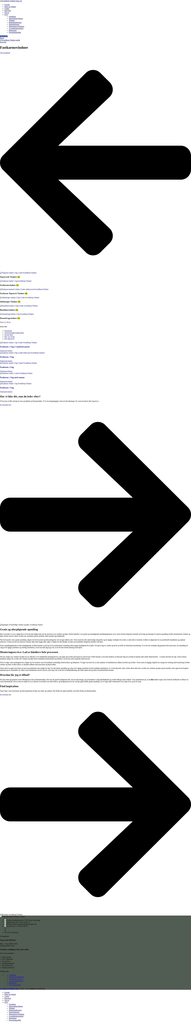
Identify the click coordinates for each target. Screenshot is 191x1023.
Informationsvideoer (16, 18)
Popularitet (8, 331)
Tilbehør (12, 20)
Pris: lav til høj (9, 337)
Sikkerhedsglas (14, 24)
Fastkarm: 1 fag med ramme (12, 377)
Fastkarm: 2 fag (7, 367)
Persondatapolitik (15, 32)
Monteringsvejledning (16, 26)
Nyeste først (8, 335)
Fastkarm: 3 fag (7, 357)
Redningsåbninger (15, 22)
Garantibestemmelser (16, 28)
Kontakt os (4, 36)
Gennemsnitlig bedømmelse (14, 333)
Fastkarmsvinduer (6, 351)
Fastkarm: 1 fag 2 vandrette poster (15, 347)
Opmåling (12, 17)
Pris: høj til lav (9, 339)
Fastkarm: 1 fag (7, 388)
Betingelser (13, 30)
